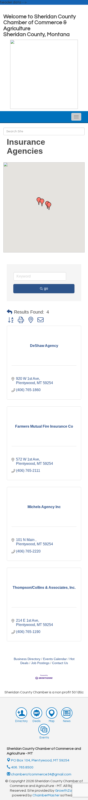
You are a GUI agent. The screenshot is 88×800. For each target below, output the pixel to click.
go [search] (46, 288)
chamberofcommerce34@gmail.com (40, 774)
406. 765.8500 (21, 767)
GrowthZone (65, 790)
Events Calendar (55, 659)
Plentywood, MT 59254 (40, 760)
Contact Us (60, 663)
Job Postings (40, 663)
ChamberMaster (46, 795)
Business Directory (27, 659)
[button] (42, 202)
